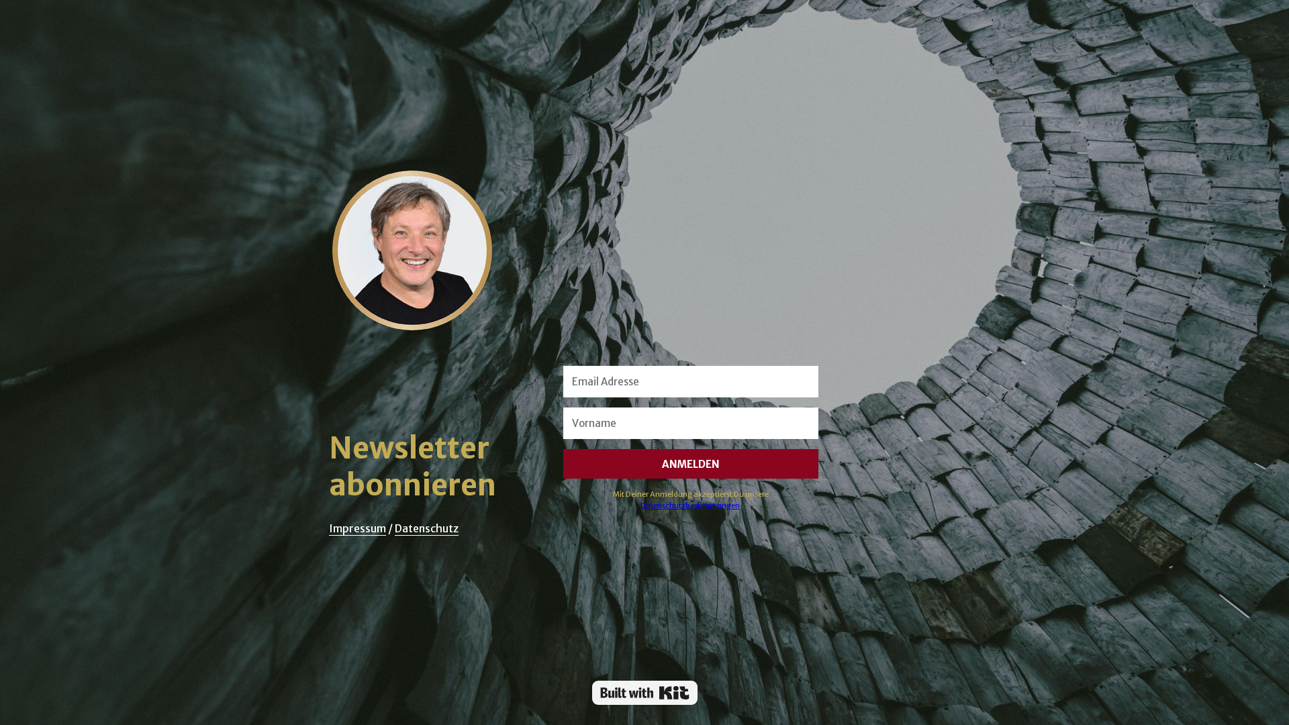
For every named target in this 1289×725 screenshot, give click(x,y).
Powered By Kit (645, 693)
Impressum (357, 528)
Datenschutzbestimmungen (690, 505)
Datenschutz (427, 528)
